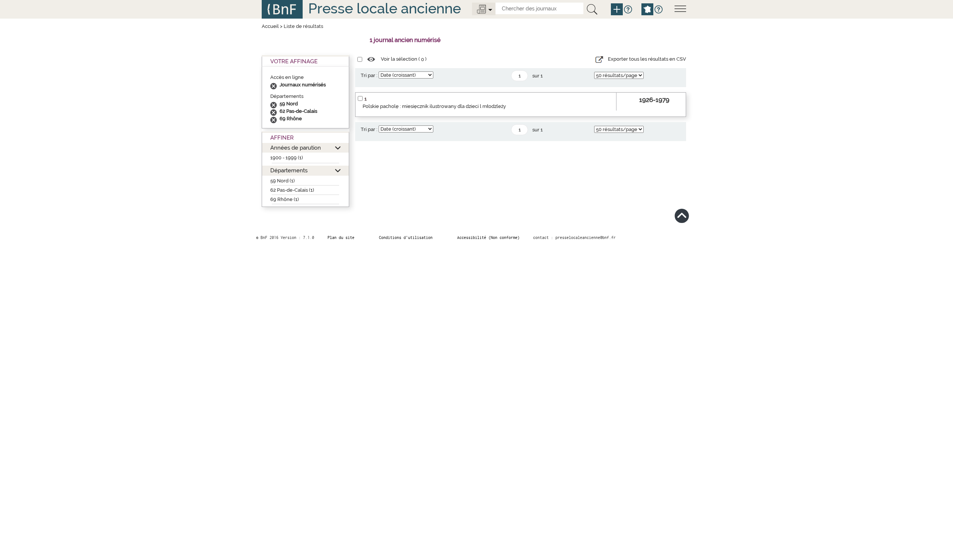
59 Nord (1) (282, 181)
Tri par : (369, 75)
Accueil (270, 26)
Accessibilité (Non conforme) (488, 237)
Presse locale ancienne (384, 8)
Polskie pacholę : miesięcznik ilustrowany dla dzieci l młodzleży (434, 106)
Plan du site (341, 237)
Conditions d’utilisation (406, 237)
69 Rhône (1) (284, 199)
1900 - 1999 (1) (286, 157)
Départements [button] (288, 170)
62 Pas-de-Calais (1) (292, 190)
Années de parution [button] (295, 147)
